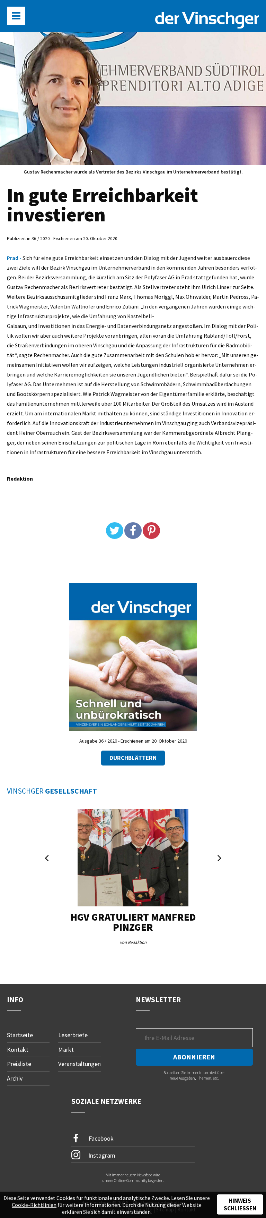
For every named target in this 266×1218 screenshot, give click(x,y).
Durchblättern (133, 758)
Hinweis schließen (240, 1204)
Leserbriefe (73, 1035)
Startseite (20, 1035)
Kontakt (17, 1050)
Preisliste (19, 1064)
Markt (66, 1050)
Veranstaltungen (79, 1064)
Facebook (100, 1138)
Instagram (101, 1155)
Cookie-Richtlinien (34, 1204)
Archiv (15, 1078)
